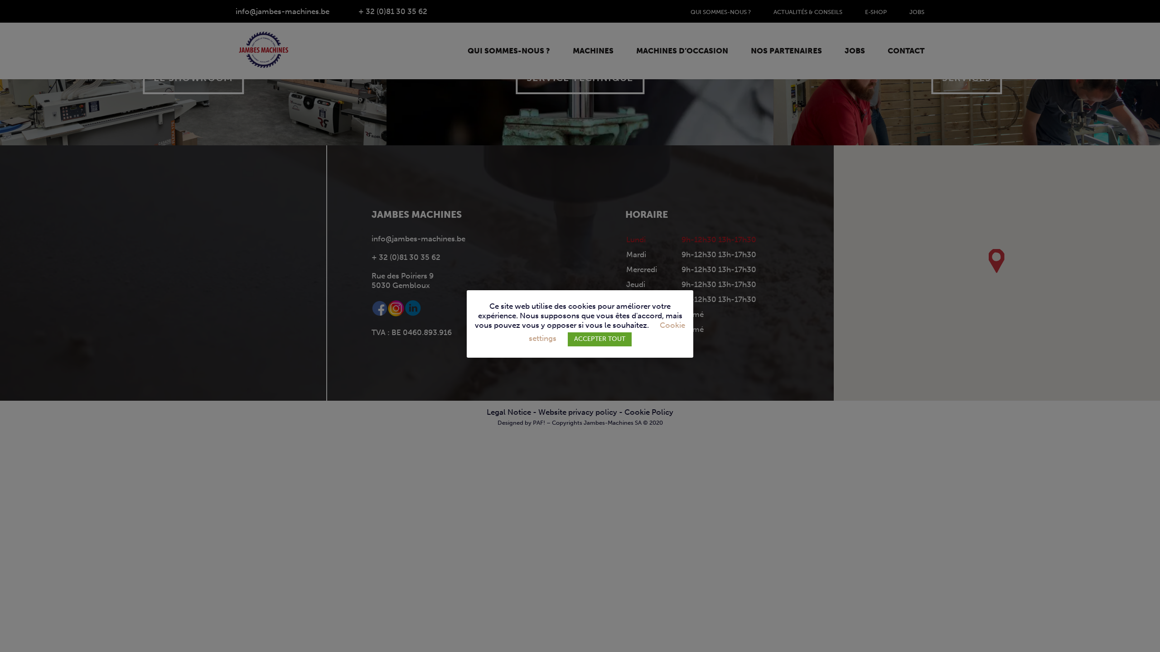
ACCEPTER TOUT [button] (599, 339)
